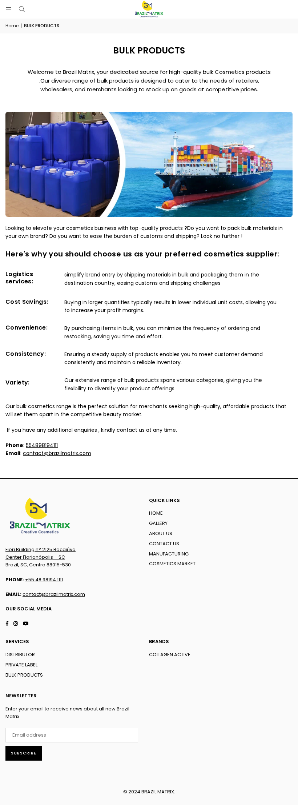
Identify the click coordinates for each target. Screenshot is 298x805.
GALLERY (158, 523)
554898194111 (42, 445)
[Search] (21, 9)
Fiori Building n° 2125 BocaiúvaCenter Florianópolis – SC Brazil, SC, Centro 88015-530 (40, 557)
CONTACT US (164, 543)
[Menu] (8, 9)
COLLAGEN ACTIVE (169, 654)
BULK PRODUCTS (24, 675)
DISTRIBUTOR (20, 654)
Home (12, 26)
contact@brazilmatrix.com (57, 453)
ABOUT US (160, 533)
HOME (156, 513)
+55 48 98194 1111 (44, 579)
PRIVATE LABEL (21, 664)
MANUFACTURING (169, 553)
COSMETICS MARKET (172, 563)
